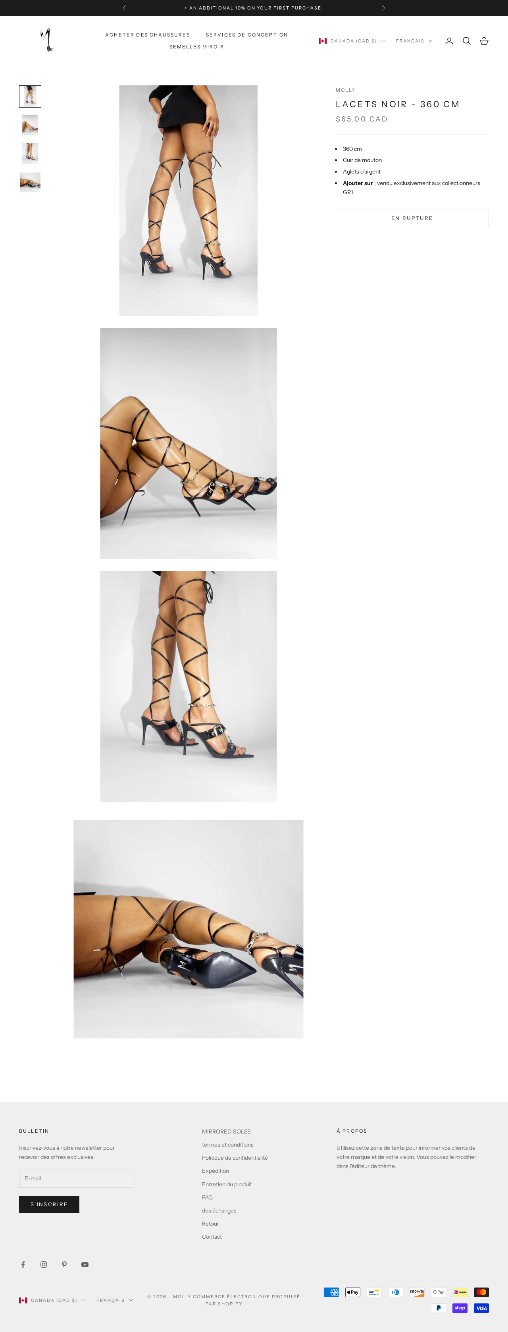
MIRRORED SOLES (226, 1131)
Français (410, 41)
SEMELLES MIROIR (196, 47)
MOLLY (346, 90)
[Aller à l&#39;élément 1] (30, 96)
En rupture (412, 218)
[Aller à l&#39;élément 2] (30, 125)
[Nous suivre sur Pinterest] (64, 1264)
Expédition (215, 1170)
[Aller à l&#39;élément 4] (30, 182)
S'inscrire (49, 1204)
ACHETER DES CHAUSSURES (147, 35)
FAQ (207, 1197)
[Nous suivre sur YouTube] (85, 1264)
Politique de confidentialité (235, 1157)
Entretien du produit (227, 1184)
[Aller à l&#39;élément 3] (30, 154)
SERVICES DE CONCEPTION (247, 35)
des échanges (219, 1210)
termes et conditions (228, 1144)
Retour (210, 1223)
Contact (212, 1236)
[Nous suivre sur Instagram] (44, 1264)
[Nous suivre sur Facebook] (23, 1264)
